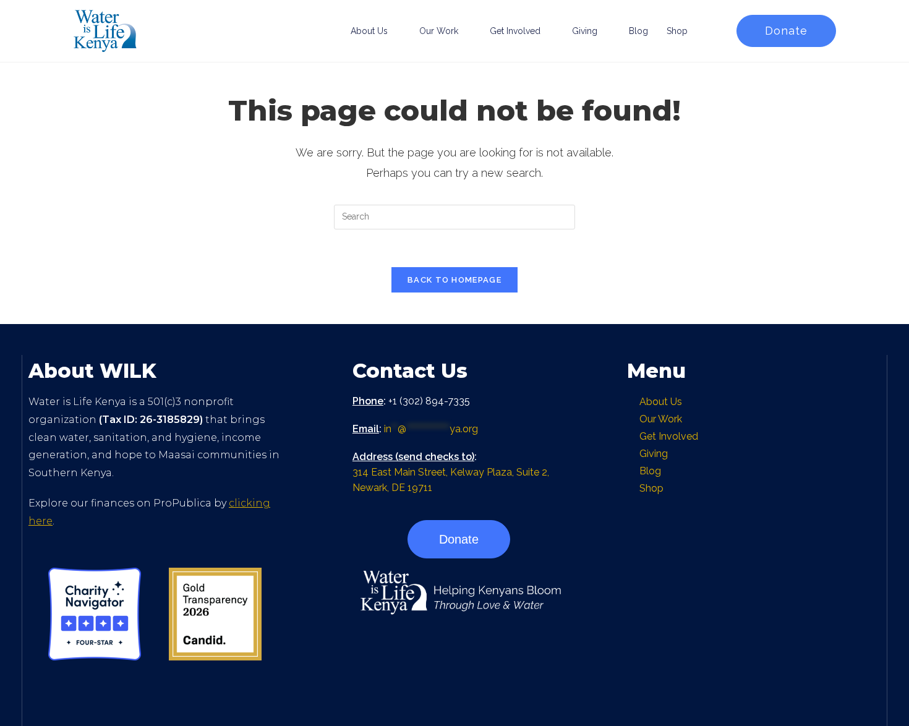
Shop (677, 31)
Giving (584, 31)
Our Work (438, 31)
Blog (638, 31)
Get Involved (515, 31)
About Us (369, 31)
